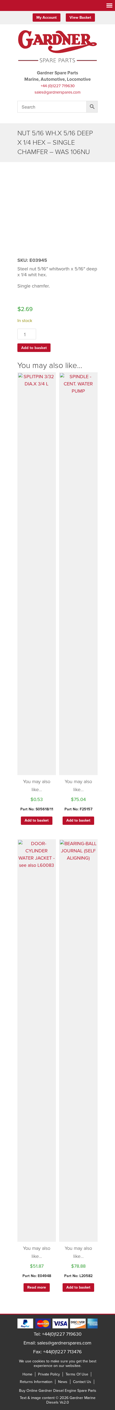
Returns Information (36, 1382)
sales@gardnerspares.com (57, 92)
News (62, 1382)
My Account (46, 17)
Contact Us (82, 1382)
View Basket (80, 17)
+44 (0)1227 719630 (58, 85)
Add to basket (34, 348)
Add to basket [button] (37, 820)
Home (27, 1374)
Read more (36, 1287)
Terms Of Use (77, 1374)
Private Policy (49, 1374)
